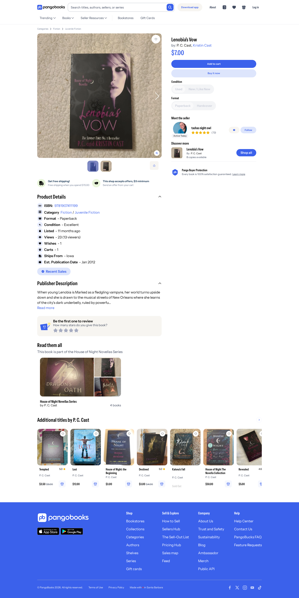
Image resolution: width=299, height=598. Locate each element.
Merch (203, 561)
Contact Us (243, 529)
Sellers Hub (171, 529)
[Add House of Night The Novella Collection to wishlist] (229, 433)
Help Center (243, 521)
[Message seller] (234, 130)
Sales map (170, 553)
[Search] (170, 7)
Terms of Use (95, 587)
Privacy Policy (116, 587)
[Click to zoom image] (99, 95)
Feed (166, 561)
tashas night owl (201, 128)
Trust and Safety (211, 529)
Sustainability (209, 537)
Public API (206, 569)
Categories (42, 29)
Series (131, 561)
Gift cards (134, 569)
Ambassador (208, 553)
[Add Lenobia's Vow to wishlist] (156, 39)
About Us (205, 521)
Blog (201, 545)
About (213, 7)
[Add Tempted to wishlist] (63, 433)
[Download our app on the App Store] (48, 531)
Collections (135, 529)
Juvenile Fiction (73, 29)
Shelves (132, 553)
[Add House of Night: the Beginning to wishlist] (129, 433)
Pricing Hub (171, 545)
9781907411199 (66, 206)
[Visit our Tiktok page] (260, 588)
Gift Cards (148, 18)
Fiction (56, 29)
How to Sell (171, 521)
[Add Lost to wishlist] (96, 433)
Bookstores (125, 18)
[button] (99, 197)
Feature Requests (248, 545)
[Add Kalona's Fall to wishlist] (195, 433)
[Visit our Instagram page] (245, 588)
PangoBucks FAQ (248, 537)
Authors (132, 545)
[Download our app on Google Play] (72, 531)
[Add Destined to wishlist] (162, 433)
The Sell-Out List (175, 537)
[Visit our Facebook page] (230, 588)
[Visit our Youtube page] (252, 588)
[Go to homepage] (51, 7)
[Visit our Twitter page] (237, 588)
